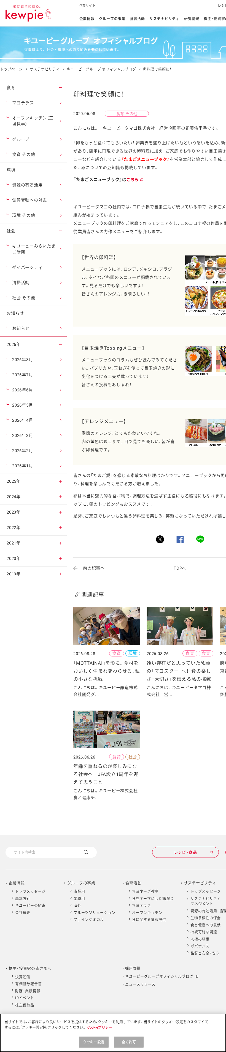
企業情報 (87, 19)
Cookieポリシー (99, 1027)
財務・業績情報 (27, 991)
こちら (135, 179)
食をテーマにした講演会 (153, 898)
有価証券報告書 (28, 984)
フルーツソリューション (94, 913)
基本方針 (22, 898)
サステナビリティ (164, 19)
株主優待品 (24, 1005)
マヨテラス (141, 905)
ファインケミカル (89, 919)
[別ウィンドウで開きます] (160, 539)
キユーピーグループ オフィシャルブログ (101, 69)
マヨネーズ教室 (145, 891)
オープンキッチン (147, 913)
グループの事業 (112, 19)
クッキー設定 (94, 1042)
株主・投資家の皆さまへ (30, 968)
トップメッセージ (30, 891)
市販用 (79, 891)
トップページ (11, 69)
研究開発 (191, 19)
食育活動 (137, 19)
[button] (61, 87)
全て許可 (129, 1042)
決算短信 (22, 977)
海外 (77, 905)
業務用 (79, 898)
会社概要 (22, 913)
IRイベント (24, 998)
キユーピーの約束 (30, 905)
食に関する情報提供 (149, 919)
